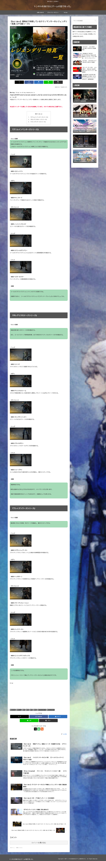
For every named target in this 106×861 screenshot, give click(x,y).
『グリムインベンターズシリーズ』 (39, 117)
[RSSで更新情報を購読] (42, 729)
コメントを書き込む (38, 843)
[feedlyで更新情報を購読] (38, 729)
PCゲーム (19, 709)
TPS (31, 709)
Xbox (36, 709)
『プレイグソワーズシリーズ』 (38, 121)
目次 (36, 114)
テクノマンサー (51, 709)
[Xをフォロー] (35, 729)
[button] (58, 82)
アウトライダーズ (42, 709)
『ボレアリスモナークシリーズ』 (38, 119)
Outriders (13, 709)
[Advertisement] (39, 694)
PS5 (28, 709)
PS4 (24, 709)
